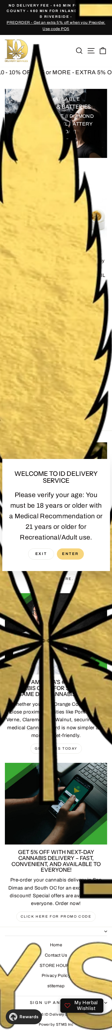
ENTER (70, 554)
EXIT (41, 554)
